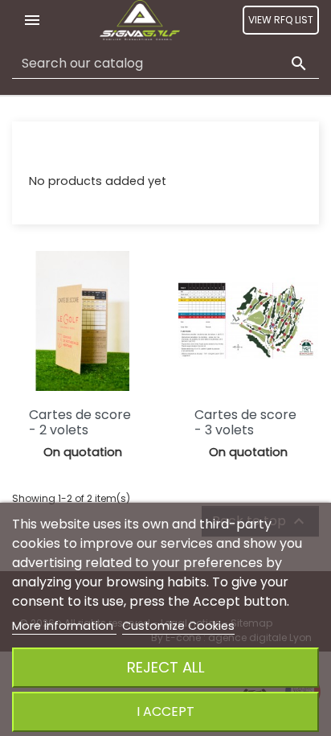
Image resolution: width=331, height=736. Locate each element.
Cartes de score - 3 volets (245, 422)
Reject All (166, 667)
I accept (165, 711)
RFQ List (50, 150)
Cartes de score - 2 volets (80, 422)
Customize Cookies (178, 626)
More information (64, 626)
